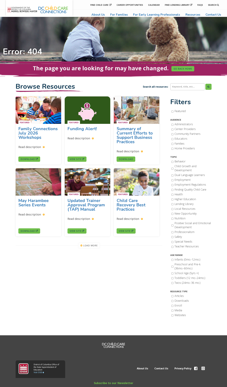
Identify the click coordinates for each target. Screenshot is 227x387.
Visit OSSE (38, 372)
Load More (90, 245)
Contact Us (213, 15)
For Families (119, 15)
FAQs (200, 4)
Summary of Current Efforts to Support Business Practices (135, 135)
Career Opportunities (130, 4)
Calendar (154, 4)
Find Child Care (99, 4)
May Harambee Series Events (33, 203)
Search (212, 4)
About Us (98, 15)
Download (28, 159)
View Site (76, 159)
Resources (192, 15)
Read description (30, 147)
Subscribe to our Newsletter (113, 383)
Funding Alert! (82, 129)
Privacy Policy (182, 368)
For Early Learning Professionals (156, 15)
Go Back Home (183, 68)
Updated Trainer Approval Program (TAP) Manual (86, 205)
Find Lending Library (177, 4)
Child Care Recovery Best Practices (131, 205)
